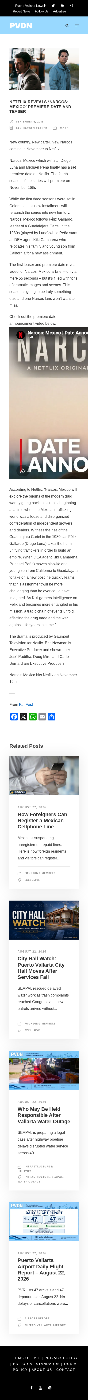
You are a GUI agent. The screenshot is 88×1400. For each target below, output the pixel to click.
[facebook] (45, 6)
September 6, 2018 (30, 121)
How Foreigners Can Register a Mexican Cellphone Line (42, 820)
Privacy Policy (61, 1358)
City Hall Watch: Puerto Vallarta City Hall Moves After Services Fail (41, 968)
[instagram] (71, 6)
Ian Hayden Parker (31, 128)
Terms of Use (26, 1358)
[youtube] (62, 6)
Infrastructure (37, 1177)
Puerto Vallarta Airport (45, 1325)
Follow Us (41, 11)
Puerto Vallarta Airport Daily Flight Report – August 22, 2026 (41, 1269)
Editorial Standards (37, 1364)
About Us (43, 1370)
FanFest (26, 705)
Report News (21, 11)
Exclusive (32, 880)
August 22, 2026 (32, 807)
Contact (65, 1370)
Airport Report (37, 1318)
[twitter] (53, 6)
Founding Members (39, 873)
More (64, 128)
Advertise (59, 11)
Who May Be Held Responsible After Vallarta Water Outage (44, 1115)
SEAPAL (57, 1177)
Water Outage (29, 1181)
